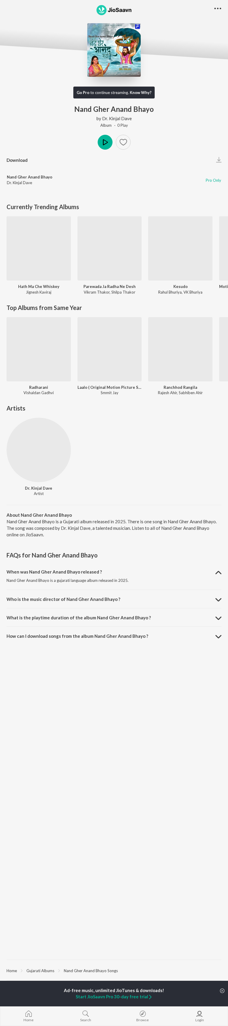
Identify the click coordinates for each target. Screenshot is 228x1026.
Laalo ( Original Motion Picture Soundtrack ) (109, 387)
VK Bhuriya (192, 292)
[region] (114, 970)
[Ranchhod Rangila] (180, 349)
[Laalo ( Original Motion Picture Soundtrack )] (109, 349)
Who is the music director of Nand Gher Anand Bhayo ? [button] (63, 599)
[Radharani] (39, 349)
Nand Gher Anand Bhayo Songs (91, 970)
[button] (123, 142)
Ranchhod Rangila (180, 387)
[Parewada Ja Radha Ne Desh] (109, 248)
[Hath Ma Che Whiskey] (39, 248)
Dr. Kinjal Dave (117, 118)
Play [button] (105, 142)
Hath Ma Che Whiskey (38, 286)
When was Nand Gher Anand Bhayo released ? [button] (54, 571)
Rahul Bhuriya (170, 292)
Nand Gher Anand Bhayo (29, 177)
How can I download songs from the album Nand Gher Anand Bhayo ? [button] (77, 636)
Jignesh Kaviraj (38, 292)
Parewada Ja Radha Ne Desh (109, 286)
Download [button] (17, 160)
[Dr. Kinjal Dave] (39, 450)
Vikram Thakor (97, 292)
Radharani (38, 387)
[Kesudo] (180, 248)
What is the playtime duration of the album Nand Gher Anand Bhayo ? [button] (79, 617)
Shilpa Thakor (123, 292)
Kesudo (180, 286)
